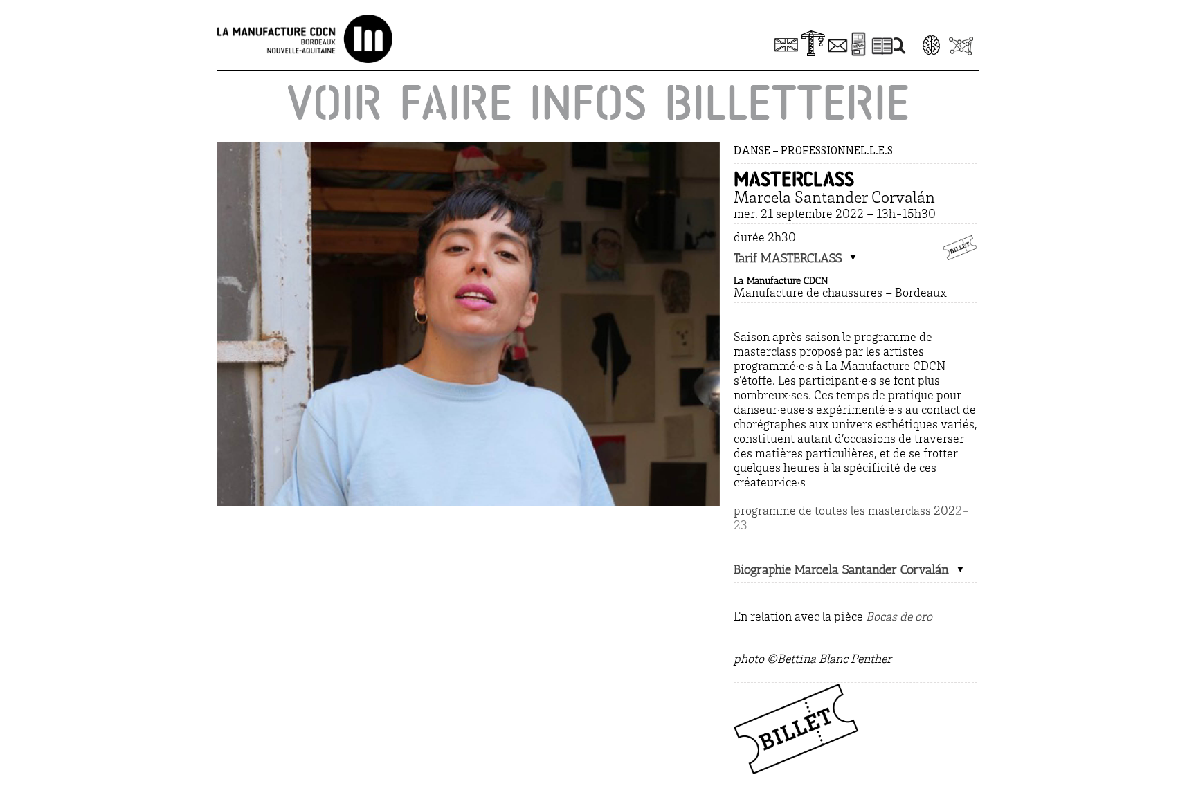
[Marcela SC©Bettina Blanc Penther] (468, 148)
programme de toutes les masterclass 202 (844, 512)
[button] (796, 258)
